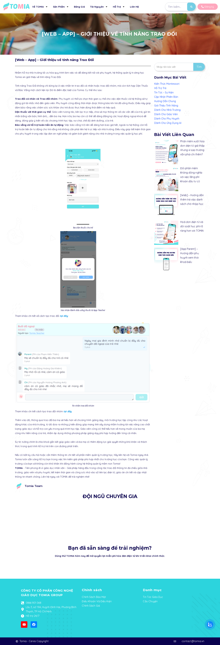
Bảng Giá (79, 6)
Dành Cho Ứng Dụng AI (167, 123)
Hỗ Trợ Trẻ (160, 88)
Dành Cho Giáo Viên (166, 114)
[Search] (191, 7)
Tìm (199, 66)
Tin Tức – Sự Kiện (164, 92)
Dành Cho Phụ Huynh (166, 118)
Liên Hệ (134, 6)
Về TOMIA (38, 6)
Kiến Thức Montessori (166, 83)
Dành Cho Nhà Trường (167, 109)
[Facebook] (34, 624)
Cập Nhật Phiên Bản (166, 96)
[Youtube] (24, 624)
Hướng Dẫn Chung (165, 101)
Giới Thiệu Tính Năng (166, 105)
